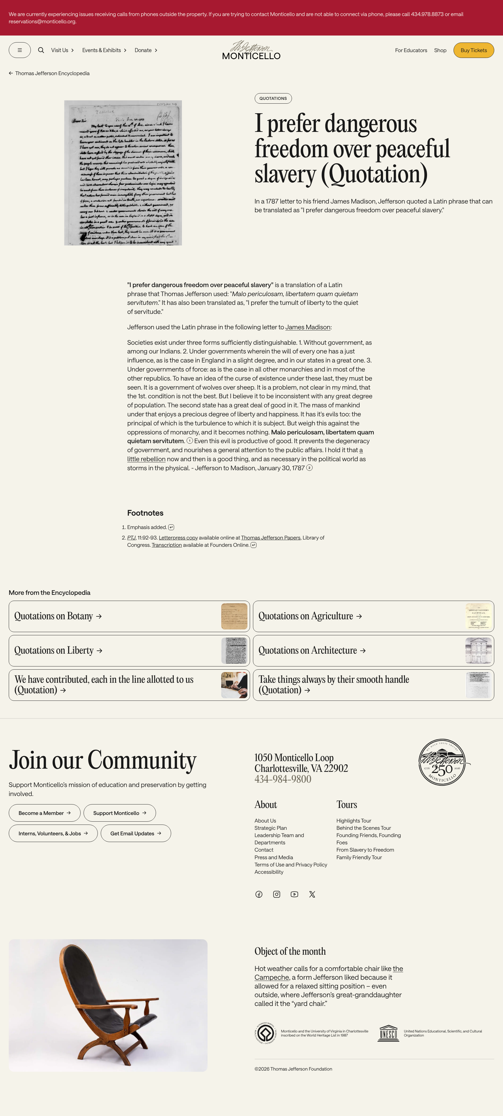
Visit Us (59, 50)
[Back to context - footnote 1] (171, 527)
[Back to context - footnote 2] (253, 545)
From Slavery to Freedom (365, 849)
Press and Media (274, 857)
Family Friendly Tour (359, 857)
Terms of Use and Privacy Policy (291, 864)
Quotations (273, 98)
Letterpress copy (178, 537)
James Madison (307, 327)
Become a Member (41, 813)
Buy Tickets (474, 50)
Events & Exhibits (101, 50)
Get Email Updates (132, 833)
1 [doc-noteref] (189, 440)
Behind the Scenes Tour (363, 828)
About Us (265, 820)
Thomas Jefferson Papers (271, 537)
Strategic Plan (271, 828)
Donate (143, 50)
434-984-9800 (283, 780)
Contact (264, 849)
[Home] (251, 50)
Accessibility (269, 872)
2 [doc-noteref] (309, 467)
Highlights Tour (353, 820)
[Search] (41, 50)
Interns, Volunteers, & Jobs (50, 833)
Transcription (167, 545)
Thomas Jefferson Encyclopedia (52, 73)
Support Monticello (116, 813)
